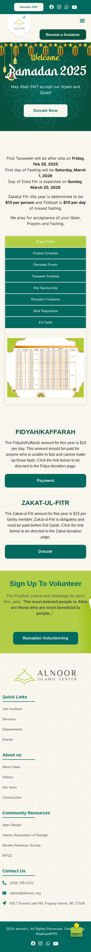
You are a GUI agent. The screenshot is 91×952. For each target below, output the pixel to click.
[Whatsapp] (66, 7)
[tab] (45, 242)
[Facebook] (51, 7)
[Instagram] (59, 7)
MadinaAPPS (46, 934)
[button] (82, 21)
